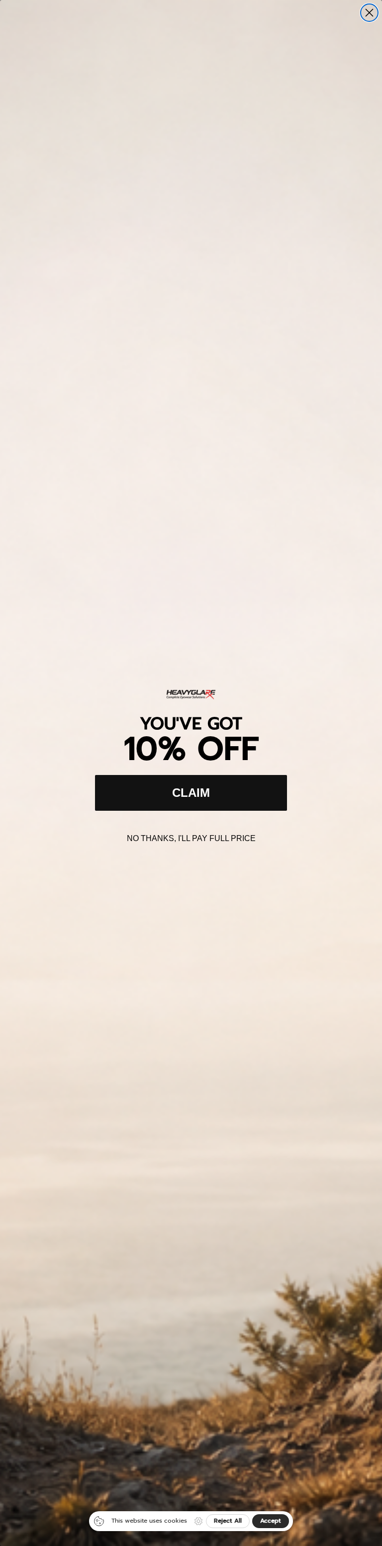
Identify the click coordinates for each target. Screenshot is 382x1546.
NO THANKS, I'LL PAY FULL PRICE (191, 838)
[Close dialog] (369, 12)
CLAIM (191, 792)
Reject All (228, 1520)
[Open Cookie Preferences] (198, 1521)
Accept (270, 1520)
